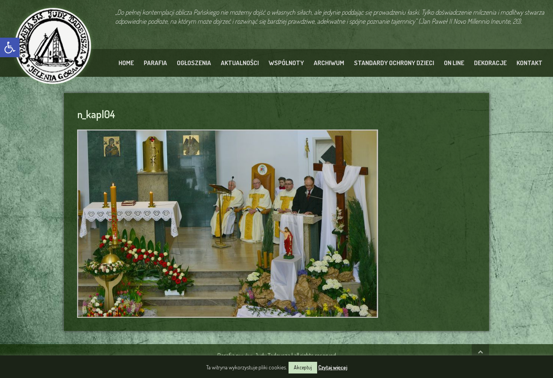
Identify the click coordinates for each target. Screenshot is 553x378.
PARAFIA (155, 63)
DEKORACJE (490, 63)
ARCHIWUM (329, 63)
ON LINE (454, 63)
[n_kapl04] (227, 222)
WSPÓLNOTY (286, 63)
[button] (10, 47)
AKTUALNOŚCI (240, 63)
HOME (126, 63)
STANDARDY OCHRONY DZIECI (394, 63)
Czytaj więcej (332, 367)
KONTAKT (529, 63)
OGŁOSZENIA (194, 63)
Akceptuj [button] (303, 367)
